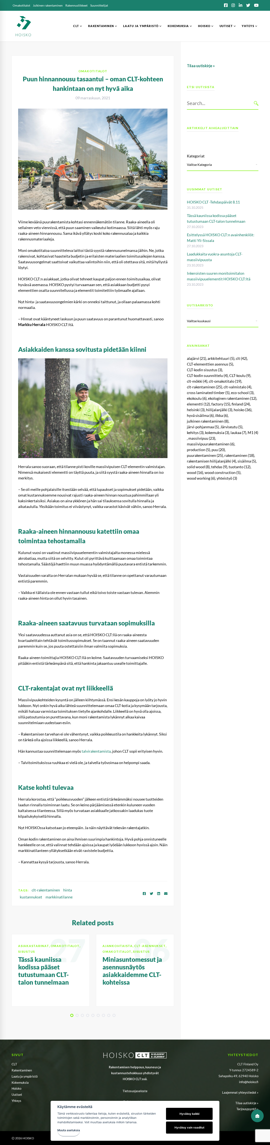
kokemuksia (217, 432)
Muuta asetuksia (68, 1130)
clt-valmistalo (237, 387)
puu (218, 449)
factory (220, 404)
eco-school (242, 392)
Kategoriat (196, 156)
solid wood (198, 466)
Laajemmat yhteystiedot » (240, 1092)
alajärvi (196, 358)
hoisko (242, 409)
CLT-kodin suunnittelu (207, 375)
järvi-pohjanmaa (203, 426)
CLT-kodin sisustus (204, 369)
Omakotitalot (92, 71)
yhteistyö (227, 478)
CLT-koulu (239, 375)
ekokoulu (197, 398)
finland (241, 404)
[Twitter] (151, 893)
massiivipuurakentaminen (210, 444)
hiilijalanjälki (219, 409)
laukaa (238, 432)
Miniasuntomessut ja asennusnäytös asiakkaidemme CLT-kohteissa (132, 970)
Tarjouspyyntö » (247, 1109)
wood (195, 472)
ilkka (221, 415)
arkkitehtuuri (221, 358)
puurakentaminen (205, 455)
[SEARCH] (256, 103)
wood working (201, 478)
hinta (67, 890)
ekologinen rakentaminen (232, 398)
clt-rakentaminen (46, 890)
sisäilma (247, 461)
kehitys (195, 432)
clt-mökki (197, 381)
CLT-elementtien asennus (210, 364)
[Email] (165, 893)
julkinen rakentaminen (207, 421)
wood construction (222, 472)
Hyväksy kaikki (189, 1113)
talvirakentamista (96, 751)
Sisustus (26, 951)
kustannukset (31, 897)
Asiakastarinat (33, 946)
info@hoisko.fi (248, 1082)
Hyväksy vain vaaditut (189, 1127)
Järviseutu (231, 426)
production (198, 449)
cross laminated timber (208, 392)
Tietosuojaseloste (135, 1091)
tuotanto (239, 466)
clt (241, 358)
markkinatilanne (59, 897)
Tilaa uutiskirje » (246, 1103)
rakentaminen (239, 455)
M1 (253, 432)
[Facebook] (144, 893)
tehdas (219, 466)
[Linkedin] (158, 893)
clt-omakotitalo (225, 381)
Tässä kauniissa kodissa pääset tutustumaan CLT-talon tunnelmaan (43, 970)
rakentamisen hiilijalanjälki (211, 461)
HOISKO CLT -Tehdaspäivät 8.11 (213, 202)
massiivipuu (201, 438)
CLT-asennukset (150, 946)
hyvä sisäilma (200, 415)
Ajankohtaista (118, 946)
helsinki (196, 409)
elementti (198, 404)
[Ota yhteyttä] (257, 1116)
